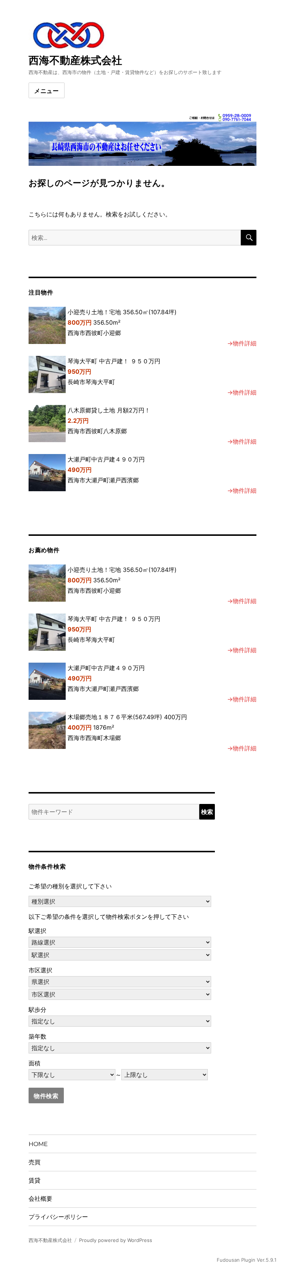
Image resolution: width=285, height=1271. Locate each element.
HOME (38, 1144)
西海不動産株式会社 (75, 60)
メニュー (46, 90)
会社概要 (40, 1198)
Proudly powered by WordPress (115, 1240)
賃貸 (34, 1180)
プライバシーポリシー (58, 1216)
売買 (34, 1162)
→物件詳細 (241, 343)
